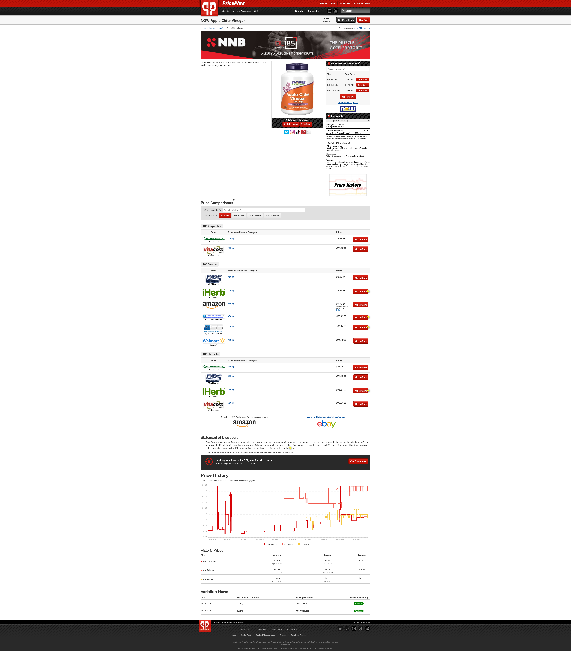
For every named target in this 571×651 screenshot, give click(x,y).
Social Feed (344, 3)
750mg (231, 366)
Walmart (213, 344)
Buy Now (363, 19)
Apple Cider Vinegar (362, 28)
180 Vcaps (239, 215)
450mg (231, 238)
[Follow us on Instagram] (354, 628)
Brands (299, 11)
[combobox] (348, 69)
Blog (333, 3)
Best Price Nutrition (213, 319)
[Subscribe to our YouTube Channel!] (335, 11)
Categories (313, 11)
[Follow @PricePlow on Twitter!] (340, 628)
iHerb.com (213, 297)
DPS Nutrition (213, 283)
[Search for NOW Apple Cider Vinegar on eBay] (326, 423)
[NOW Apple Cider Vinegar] (297, 89)
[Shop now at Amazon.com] (213, 305)
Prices (326, 18)
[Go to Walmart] (213, 340)
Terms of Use (292, 629)
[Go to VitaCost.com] (213, 250)
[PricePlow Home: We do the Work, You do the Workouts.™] (210, 9)
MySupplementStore (213, 333)
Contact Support (246, 629)
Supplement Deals (361, 3)
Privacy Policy (276, 629)
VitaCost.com (213, 255)
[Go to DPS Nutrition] (213, 279)
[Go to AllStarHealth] (213, 238)
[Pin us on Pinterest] (347, 628)
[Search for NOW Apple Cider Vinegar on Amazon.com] (244, 423)
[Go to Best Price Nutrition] (213, 316)
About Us (262, 629)
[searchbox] (348, 69)
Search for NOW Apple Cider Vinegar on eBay (326, 416)
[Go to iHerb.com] (213, 292)
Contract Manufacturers (265, 635)
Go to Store (362, 79)
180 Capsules (272, 215)
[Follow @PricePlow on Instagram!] (329, 11)
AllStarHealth (213, 241)
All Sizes (224, 215)
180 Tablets (255, 215)
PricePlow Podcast (298, 635)
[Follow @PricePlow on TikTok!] (360, 628)
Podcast (324, 3)
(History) (326, 21)
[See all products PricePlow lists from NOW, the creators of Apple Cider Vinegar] (348, 108)
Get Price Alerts (346, 19)
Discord (283, 635)
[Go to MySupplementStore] (213, 328)
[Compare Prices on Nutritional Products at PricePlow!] (205, 625)
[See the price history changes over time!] (348, 184)
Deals (233, 635)
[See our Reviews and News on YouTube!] (367, 628)
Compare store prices (348, 102)
